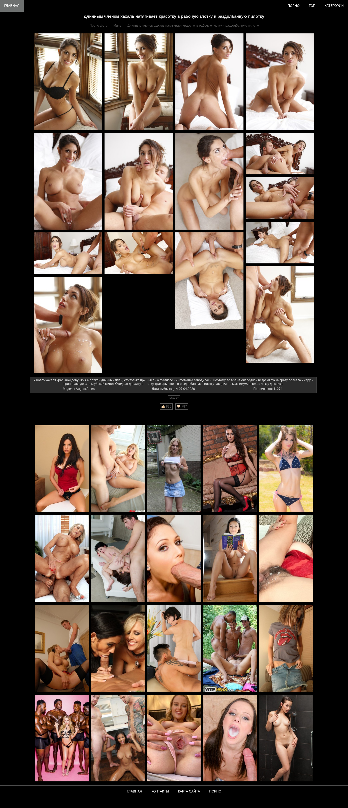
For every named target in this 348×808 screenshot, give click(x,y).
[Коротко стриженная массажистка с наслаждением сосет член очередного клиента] (174, 649)
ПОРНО (215, 791)
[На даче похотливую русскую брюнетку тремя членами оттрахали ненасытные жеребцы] (230, 649)
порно (293, 5)
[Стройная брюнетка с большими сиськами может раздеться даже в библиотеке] (230, 559)
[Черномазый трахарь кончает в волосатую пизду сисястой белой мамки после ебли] (286, 559)
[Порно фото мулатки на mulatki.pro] (118, 738)
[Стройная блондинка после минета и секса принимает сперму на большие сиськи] (118, 469)
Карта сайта (189, 791)
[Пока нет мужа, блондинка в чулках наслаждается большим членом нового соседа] (62, 649)
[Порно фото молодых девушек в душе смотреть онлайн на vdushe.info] (286, 738)
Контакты (160, 791)
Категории (334, 5)
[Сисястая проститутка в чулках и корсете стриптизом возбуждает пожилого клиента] (230, 469)
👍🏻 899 (166, 406)
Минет (174, 398)
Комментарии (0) (44, 412)
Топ (312, 5)
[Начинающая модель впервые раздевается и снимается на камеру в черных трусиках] (62, 469)
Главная (12, 5)
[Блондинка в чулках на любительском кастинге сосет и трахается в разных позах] (174, 469)
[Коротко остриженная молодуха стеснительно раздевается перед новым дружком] (286, 649)
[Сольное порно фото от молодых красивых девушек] (174, 738)
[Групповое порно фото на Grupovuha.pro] (62, 738)
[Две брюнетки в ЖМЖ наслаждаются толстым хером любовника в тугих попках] (118, 559)
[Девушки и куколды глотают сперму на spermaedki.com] (230, 738)
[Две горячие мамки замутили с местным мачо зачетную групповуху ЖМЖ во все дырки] (118, 649)
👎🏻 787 (182, 406)
